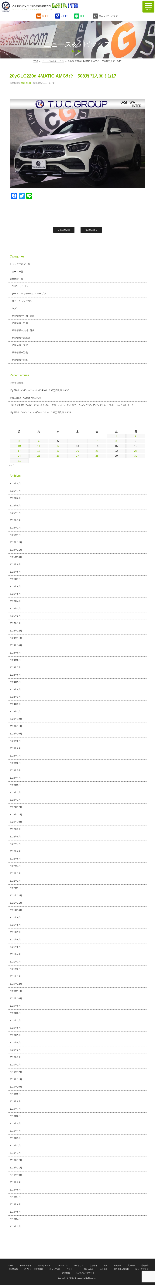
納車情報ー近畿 (20, 352)
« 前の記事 (63, 229)
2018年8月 (15, 1189)
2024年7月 (15, 667)
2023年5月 (15, 770)
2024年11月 (16, 638)
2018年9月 (15, 1182)
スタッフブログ (141, 1269)
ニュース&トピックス (53, 61)
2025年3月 (15, 608)
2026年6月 (15, 498)
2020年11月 (16, 991)
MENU (148, 6)
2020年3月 (15, 1050)
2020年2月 (15, 1057)
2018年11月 (16, 1167)
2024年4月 (15, 689)
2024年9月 (15, 652)
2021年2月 (15, 969)
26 (58, 455)
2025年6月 (15, 586)
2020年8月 (15, 1013)
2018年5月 (15, 1211)
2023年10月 (16, 733)
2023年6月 (15, 763)
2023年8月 (15, 748)
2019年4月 (15, 1131)
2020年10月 (16, 998)
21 (96, 450)
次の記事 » (91, 229)
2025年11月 (16, 549)
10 (19, 445)
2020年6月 (15, 1028)
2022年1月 (15, 888)
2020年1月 (15, 1064)
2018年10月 (16, 1175)
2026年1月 (15, 535)
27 (77, 455)
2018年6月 (15, 1204)
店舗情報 (93, 1265)
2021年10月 (16, 910)
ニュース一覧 (48, 83)
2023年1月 (15, 800)
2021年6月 (15, 939)
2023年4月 (15, 778)
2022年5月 (15, 858)
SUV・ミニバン (20, 286)
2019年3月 (15, 1138)
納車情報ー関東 (20, 360)
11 (38, 445)
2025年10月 (16, 557)
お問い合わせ (88, 1269)
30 (135, 455)
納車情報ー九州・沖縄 (23, 330)
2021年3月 (15, 961)
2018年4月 (15, 1219)
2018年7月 (15, 1197)
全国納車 (117, 1265)
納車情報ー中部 (20, 323)
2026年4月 (15, 513)
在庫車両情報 (25, 1265)
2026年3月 (15, 520)
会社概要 (104, 1269)
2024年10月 (16, 645)
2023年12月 (16, 719)
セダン (15, 308)
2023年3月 (15, 785)
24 (19, 455)
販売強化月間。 (18, 383)
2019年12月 (16, 1072)
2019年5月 (15, 1123)
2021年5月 (15, 947)
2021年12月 (16, 895)
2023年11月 (16, 726)
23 (135, 450)
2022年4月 (15, 866)
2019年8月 (15, 1101)
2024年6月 (15, 675)
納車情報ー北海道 (21, 337)
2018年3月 (15, 1226)
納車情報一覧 (16, 279)
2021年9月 (15, 917)
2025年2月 (15, 616)
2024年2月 (15, 704)
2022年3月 (15, 873)
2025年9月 (15, 564)
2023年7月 (15, 755)
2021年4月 (15, 954)
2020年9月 (15, 1006)
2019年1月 (15, 1153)
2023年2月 (15, 792)
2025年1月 (15, 623)
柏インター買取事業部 (33, 1269)
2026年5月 (15, 505)
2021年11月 (16, 903)
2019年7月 (15, 1109)
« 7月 (12, 465)
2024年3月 (15, 697)
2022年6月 (15, 851)
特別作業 (145, 1265)
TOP (35, 61)
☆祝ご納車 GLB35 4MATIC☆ (25, 397)
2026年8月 (15, 483)
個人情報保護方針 (121, 1269)
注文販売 (131, 1265)
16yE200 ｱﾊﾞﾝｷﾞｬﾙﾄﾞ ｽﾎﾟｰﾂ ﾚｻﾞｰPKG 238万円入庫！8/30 (39, 390)
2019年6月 (15, 1116)
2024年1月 (15, 711)
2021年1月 (15, 976)
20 (77, 450)
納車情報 (66, 1273)
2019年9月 (15, 1094)
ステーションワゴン (22, 301)
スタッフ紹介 (55, 1269)
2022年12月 (16, 807)
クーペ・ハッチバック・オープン (29, 293)
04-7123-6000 (108, 16)
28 (96, 455)
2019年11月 (16, 1079)
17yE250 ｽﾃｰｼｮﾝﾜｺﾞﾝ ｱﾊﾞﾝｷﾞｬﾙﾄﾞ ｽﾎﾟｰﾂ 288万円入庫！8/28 (40, 412)
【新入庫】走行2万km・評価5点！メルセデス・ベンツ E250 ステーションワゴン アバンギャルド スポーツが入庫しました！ (73, 405)
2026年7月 (15, 491)
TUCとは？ (79, 1265)
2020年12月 (16, 983)
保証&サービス (44, 1265)
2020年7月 (15, 1020)
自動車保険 (13, 1269)
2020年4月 (15, 1042)
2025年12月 (16, 542)
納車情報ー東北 (20, 345)
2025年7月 (15, 579)
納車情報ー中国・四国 (23, 315)
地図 (105, 1265)
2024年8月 (15, 660)
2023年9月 (15, 741)
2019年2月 (15, 1145)
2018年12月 (16, 1160)
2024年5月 (15, 682)
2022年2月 (15, 880)
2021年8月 (15, 925)
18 (38, 450)
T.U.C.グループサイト (85, 1273)
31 (19, 460)
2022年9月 (15, 829)
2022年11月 (16, 814)
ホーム (11, 1265)
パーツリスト (62, 1265)
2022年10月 (16, 822)
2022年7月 (15, 844)
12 (58, 445)
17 (19, 450)
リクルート (71, 1269)
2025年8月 (15, 572)
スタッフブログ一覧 (20, 264)
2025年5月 (15, 594)
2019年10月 (16, 1086)
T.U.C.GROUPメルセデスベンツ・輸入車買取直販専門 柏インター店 (60, 6)
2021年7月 (15, 932)
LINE (82, 16)
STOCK (45, 16)
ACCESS (64, 16)
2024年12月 (16, 630)
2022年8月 (15, 836)
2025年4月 (15, 601)
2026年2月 (15, 527)
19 (58, 450)
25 (38, 455)
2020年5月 (15, 1035)
